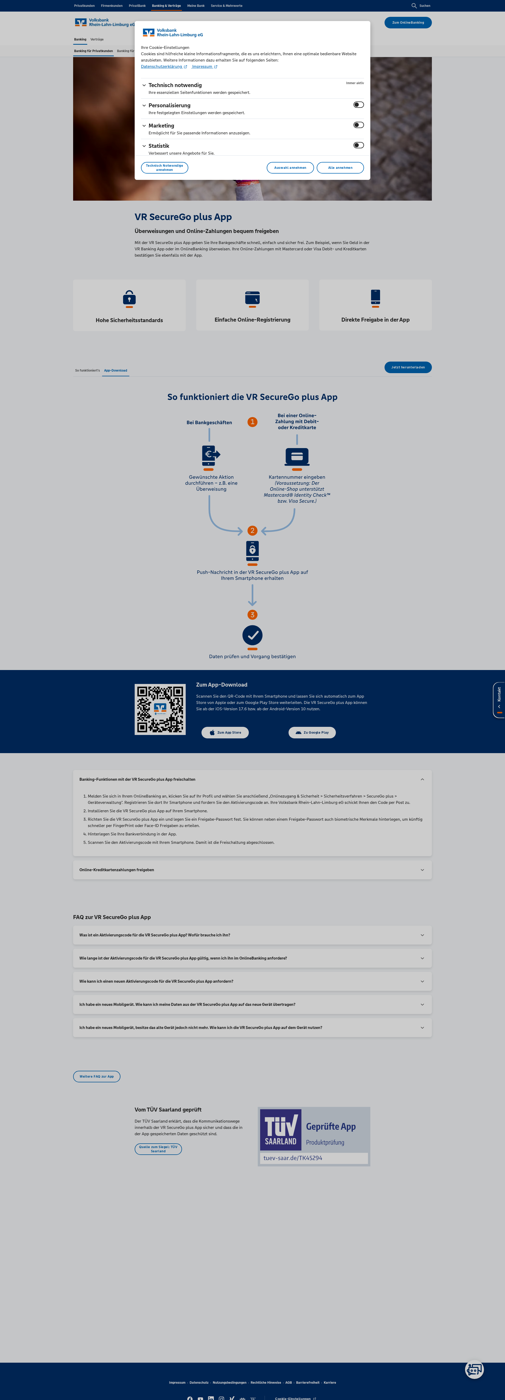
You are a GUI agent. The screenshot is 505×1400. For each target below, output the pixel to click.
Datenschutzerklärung (162, 66)
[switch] (359, 105)
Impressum (202, 66)
